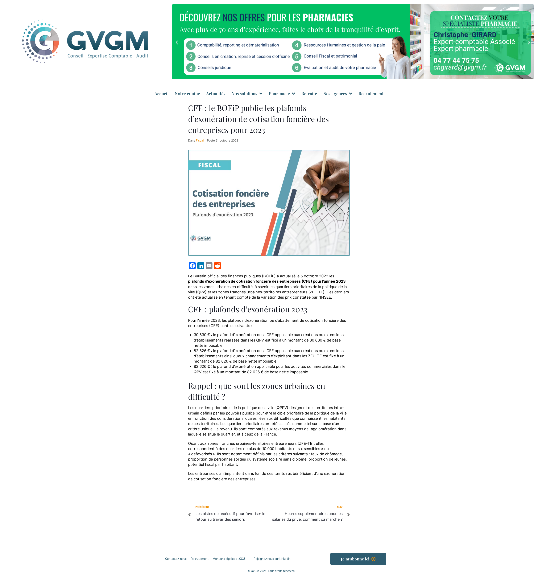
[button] (176, 42)
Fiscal (200, 140)
